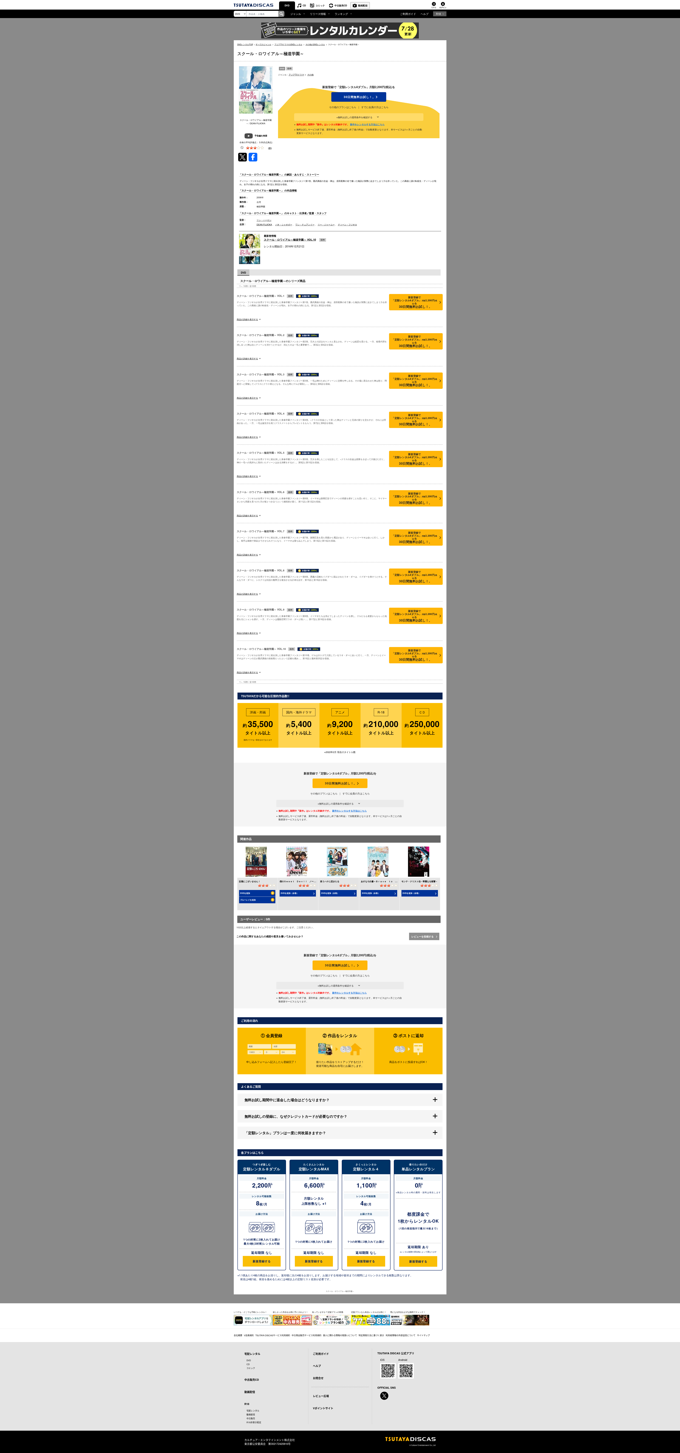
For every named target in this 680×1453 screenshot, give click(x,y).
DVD (287, 5)
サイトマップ (423, 1335)
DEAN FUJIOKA (264, 224)
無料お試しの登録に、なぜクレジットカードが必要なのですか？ (296, 1116)
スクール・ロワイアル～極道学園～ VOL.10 (290, 240)
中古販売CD (341, 5)
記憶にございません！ (249, 881)
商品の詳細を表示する (247, 319)
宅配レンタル (252, 1410)
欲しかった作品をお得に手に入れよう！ (290, 1312)
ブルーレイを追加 (248, 899)
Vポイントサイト (323, 1408)
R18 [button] (438, 14)
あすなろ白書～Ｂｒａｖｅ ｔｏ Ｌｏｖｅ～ (383, 881)
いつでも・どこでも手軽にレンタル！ (250, 1312)
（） (270, 148)
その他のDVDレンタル (315, 44)
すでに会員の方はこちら (375, 107)
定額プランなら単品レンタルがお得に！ (368, 1312)
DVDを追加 (245, 893)
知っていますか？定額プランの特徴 (327, 1312)
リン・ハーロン (264, 220)
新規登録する (262, 1261)
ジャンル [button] (295, 14)
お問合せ (318, 1378)
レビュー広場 (321, 1396)
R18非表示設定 (253, 1422)
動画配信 (362, 5)
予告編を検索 (260, 135)
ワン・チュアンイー (304, 224)
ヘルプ (425, 14)
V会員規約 (249, 1335)
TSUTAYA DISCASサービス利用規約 (272, 1335)
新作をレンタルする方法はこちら (367, 124)
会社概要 (238, 1335)
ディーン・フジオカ (347, 224)
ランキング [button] (341, 14)
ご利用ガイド (408, 14)
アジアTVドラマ (296, 74)
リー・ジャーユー (326, 224)
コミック (320, 5)
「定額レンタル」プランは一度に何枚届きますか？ (285, 1132)
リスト (434, 7)
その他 (310, 74)
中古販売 (250, 1418)
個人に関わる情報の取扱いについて (340, 1335)
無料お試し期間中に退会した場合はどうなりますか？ (287, 1099)
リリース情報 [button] (318, 14)
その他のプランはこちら (342, 107)
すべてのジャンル (263, 44)
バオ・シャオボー (283, 224)
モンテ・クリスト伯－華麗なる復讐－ (419, 881)
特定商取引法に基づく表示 (371, 1335)
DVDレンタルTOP (245, 44)
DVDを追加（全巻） (289, 893)
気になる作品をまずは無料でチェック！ (407, 1312)
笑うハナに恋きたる (329, 881)
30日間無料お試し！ (359, 97)
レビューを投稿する (422, 936)
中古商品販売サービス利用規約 (306, 1335)
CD (304, 5)
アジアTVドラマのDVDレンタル (288, 44)
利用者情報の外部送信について (400, 1335)
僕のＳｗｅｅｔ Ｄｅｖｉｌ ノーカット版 (301, 881)
